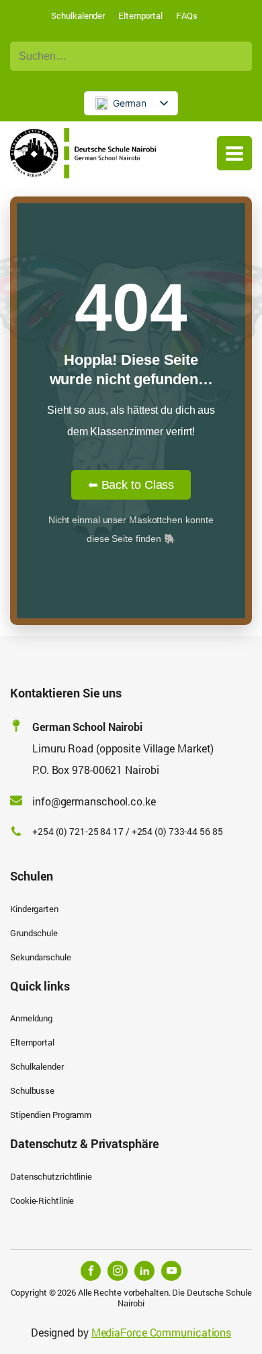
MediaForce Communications (161, 1332)
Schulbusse (32, 1090)
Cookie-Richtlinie (42, 1200)
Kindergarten (34, 909)
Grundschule (34, 933)
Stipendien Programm (50, 1115)
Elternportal (140, 15)
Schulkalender (78, 15)
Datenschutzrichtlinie (51, 1176)
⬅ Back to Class (131, 485)
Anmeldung (31, 1018)
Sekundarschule (40, 957)
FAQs (187, 15)
